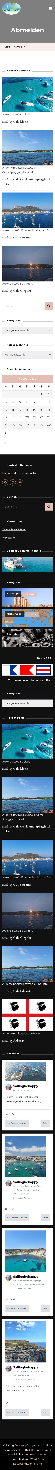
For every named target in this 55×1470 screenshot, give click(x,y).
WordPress (37, 1459)
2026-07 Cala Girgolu (16, 291)
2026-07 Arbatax (13, 1041)
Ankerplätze (10, 114)
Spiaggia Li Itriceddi (21, 172)
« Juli (5, 443)
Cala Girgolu (25, 283)
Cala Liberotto (39, 984)
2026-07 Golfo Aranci (16, 237)
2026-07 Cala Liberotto (17, 991)
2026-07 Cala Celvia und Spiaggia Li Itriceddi (26, 828)
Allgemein (8, 167)
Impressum (8, 537)
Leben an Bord (43, 230)
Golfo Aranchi (26, 230)
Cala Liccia (24, 114)
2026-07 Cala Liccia (15, 122)
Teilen (45, 1123)
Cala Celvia (37, 814)
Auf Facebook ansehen (17, 1123)
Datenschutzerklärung (14, 529)
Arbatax (35, 1033)
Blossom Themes (36, 1454)
